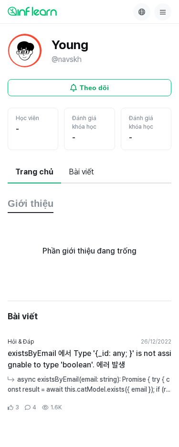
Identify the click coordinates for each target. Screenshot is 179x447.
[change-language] (141, 11)
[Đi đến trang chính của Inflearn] (32, 11)
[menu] (162, 11)
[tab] (34, 172)
